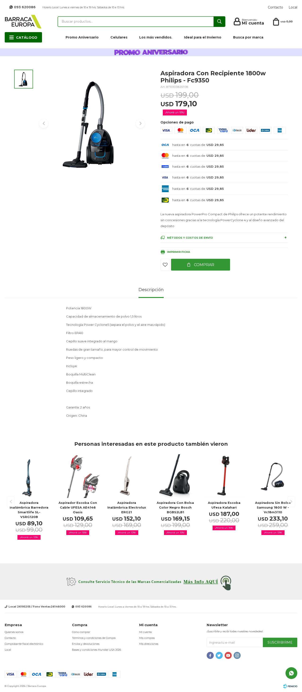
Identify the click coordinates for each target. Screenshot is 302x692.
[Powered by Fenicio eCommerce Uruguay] (290, 686)
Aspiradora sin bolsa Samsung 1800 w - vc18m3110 (273, 507)
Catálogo (26, 37)
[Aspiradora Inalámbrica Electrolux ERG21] (127, 476)
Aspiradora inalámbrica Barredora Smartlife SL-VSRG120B (29, 510)
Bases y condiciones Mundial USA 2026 (96, 649)
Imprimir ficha (178, 252)
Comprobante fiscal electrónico (24, 643)
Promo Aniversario (82, 37)
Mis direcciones (148, 643)
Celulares (118, 37)
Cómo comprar (81, 632)
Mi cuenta (145, 632)
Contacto (275, 7)
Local (293, 7)
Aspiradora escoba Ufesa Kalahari (224, 505)
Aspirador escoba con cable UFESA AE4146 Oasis (78, 507)
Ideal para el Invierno (202, 37)
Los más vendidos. (155, 37)
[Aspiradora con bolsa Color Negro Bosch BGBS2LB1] (175, 476)
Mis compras (147, 638)
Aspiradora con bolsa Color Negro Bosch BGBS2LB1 (175, 507)
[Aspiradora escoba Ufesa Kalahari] (224, 476)
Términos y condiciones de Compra (94, 638)
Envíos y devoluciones (85, 643)
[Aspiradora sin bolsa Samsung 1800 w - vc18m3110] (273, 476)
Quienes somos (14, 632)
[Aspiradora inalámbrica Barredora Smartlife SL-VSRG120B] (29, 476)
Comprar (203, 265)
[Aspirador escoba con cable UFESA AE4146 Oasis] (78, 476)
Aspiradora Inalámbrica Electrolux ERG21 (126, 507)
